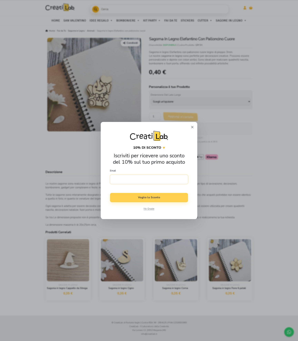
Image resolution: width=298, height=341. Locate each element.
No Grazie (149, 208)
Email (113, 170)
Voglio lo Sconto (149, 197)
